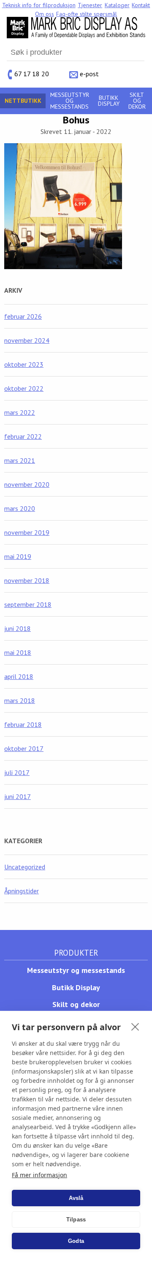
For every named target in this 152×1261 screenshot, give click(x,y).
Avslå (76, 1198)
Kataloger (117, 5)
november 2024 (26, 340)
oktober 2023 (23, 364)
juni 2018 (17, 628)
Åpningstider (21, 891)
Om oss (44, 14)
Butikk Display (108, 100)
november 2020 (26, 484)
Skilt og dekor (137, 100)
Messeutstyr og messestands (69, 100)
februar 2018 (23, 724)
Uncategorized (24, 867)
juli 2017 (17, 772)
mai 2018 (17, 652)
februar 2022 (23, 436)
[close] (135, 1026)
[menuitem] (39, 5)
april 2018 (18, 676)
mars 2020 (19, 508)
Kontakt (141, 5)
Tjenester (90, 5)
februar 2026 (23, 316)
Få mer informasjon (39, 1175)
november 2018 (26, 580)
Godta (76, 1241)
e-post (89, 73)
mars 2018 (19, 700)
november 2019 (26, 532)
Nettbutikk (23, 100)
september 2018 (28, 604)
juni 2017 (17, 796)
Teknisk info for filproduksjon (39, 5)
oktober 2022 (23, 388)
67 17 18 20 (31, 73)
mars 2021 (19, 460)
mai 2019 (17, 556)
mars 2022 (19, 412)
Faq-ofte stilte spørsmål (86, 14)
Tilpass (76, 1219)
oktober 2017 (23, 748)
